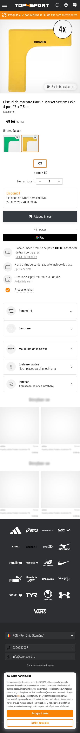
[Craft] (32, 547)
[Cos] (74, 5)
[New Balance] (48, 563)
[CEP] (16, 547)
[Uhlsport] (48, 595)
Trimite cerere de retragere (40, 665)
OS (40, 163)
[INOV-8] (48, 547)
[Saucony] (64, 579)
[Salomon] (48, 579)
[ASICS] (32, 530)
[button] (40, 311)
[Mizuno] (64, 547)
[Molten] (16, 563)
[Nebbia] (32, 563)
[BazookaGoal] (48, 530)
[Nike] (64, 563)
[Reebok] (32, 579)
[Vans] (40, 611)
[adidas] (16, 530)
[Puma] (16, 579)
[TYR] (32, 595)
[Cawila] (64, 530)
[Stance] (16, 595)
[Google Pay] (40, 237)
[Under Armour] (64, 595)
